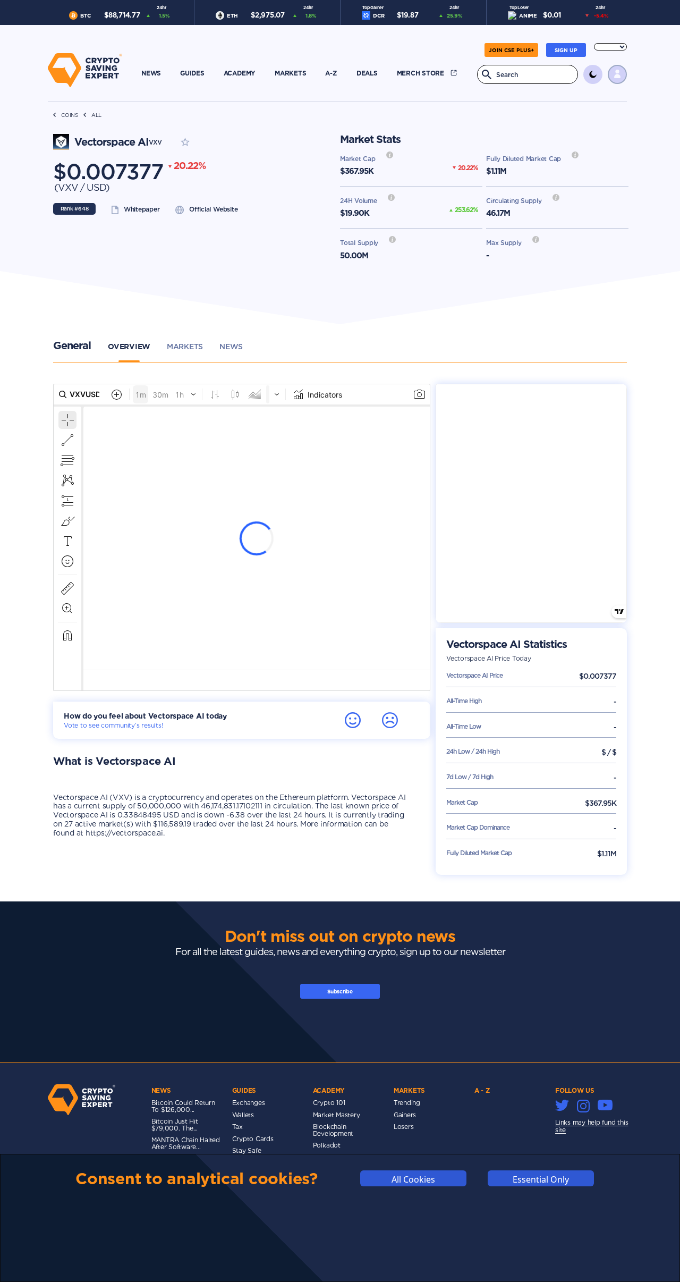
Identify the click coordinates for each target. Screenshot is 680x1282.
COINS (69, 115)
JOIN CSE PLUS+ (511, 50)
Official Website (213, 209)
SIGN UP (566, 50)
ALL (96, 115)
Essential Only (541, 1179)
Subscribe (340, 991)
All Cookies (413, 1179)
